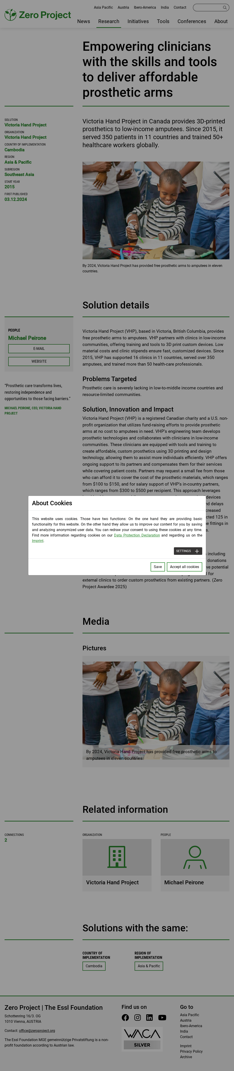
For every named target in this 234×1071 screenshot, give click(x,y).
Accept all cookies (184, 567)
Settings (183, 551)
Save (158, 567)
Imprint (37, 541)
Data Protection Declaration (137, 535)
